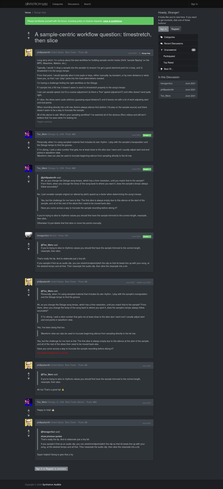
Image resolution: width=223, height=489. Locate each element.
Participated (169, 56)
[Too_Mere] (29, 134)
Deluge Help (146, 53)
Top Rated (169, 62)
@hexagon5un (48, 431)
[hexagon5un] (29, 235)
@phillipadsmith (48, 177)
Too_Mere (42, 134)
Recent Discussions (173, 43)
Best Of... (168, 68)
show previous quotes (51, 436)
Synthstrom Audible (36, 4)
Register (50, 468)
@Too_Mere (47, 244)
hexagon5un (43, 235)
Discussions (73, 3)
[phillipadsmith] (29, 52)
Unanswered (179, 49)
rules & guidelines (112, 20)
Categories (57, 3)
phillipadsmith (43, 52)
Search (87, 3)
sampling (48, 121)
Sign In (194, 3)
